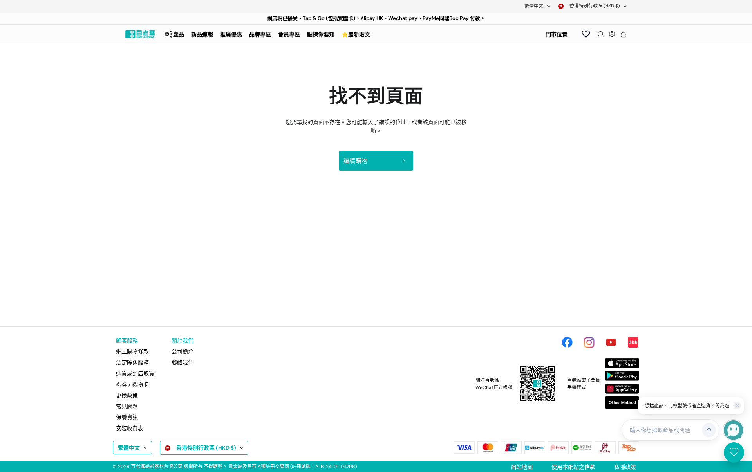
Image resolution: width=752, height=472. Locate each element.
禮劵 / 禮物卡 (132, 384)
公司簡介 (182, 351)
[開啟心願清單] (586, 34)
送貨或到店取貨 (135, 373)
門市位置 (557, 34)
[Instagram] (589, 342)
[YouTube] (611, 342)
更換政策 (127, 395)
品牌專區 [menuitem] (260, 34)
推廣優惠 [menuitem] (231, 34)
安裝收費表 (129, 428)
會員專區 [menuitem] (289, 34)
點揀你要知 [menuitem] (320, 34)
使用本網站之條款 (573, 466)
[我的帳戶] (612, 34)
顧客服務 (127, 340)
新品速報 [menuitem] (202, 34)
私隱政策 (625, 466)
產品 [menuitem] (178, 34)
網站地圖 (522, 466)
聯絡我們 (182, 362)
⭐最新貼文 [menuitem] (356, 34)
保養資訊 (127, 417)
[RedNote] (633, 342)
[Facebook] (567, 342)
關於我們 (182, 340)
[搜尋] (600, 34)
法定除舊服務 (132, 362)
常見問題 (127, 406)
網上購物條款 (132, 351)
